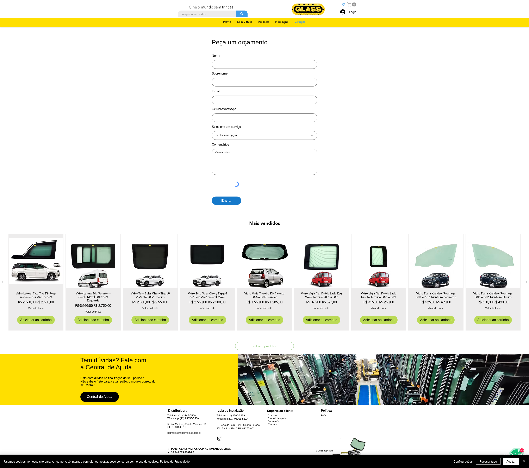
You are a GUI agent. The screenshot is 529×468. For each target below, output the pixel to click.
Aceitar (511, 461)
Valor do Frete (36, 308)
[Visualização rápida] (36, 261)
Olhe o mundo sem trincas (211, 7)
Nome (216, 55)
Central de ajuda (277, 418)
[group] (264, 282)
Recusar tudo (488, 461)
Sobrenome (220, 73)
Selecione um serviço (226, 126)
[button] (352, 4)
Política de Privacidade (175, 461)
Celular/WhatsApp (224, 108)
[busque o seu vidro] (242, 14)
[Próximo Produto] (526, 282)
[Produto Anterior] (2, 282)
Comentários (220, 144)
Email (215, 91)
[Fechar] (524, 461)
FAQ (323, 415)
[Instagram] (219, 438)
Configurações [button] (463, 461)
